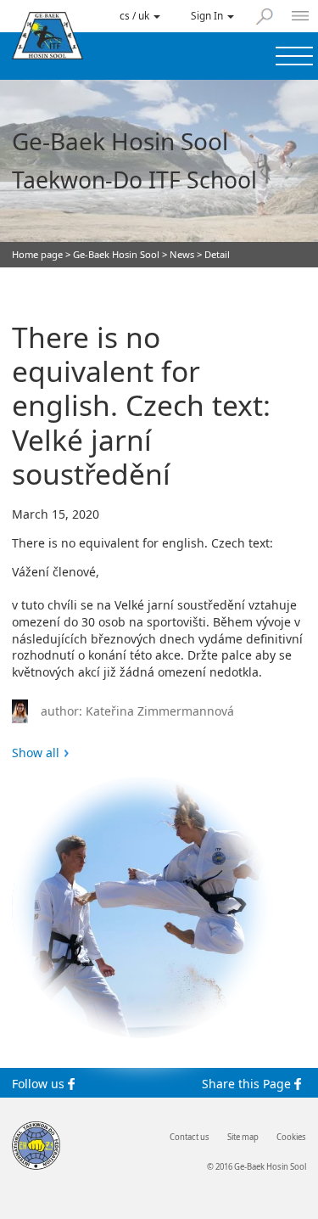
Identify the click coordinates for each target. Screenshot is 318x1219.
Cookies (291, 1137)
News (182, 254)
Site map (243, 1137)
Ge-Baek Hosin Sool (116, 254)
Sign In (208, 15)
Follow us (40, 1083)
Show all (35, 753)
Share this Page (248, 1083)
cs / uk (136, 15)
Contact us (189, 1137)
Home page (37, 254)
